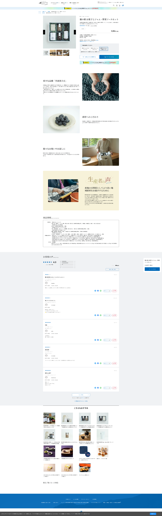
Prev (44, 32)
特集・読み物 (74, 3)
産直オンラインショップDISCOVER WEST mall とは (102, 2)
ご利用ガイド (110, 2)
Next (75, 32)
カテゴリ (54, 3)
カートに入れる (110, 57)
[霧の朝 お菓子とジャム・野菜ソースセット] (46, 53)
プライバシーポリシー (85, 499)
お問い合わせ (122, 2)
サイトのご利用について (95, 502)
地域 (64, 3)
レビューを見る (94, 25)
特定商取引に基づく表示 (45, 502)
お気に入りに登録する (90, 57)
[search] (114, 5)
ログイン (83, 397)
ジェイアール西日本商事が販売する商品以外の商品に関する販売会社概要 (75, 502)
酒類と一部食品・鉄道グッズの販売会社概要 (111, 502)
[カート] (119, 5)
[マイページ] (116, 5)
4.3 (54, 262)
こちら (97, 40)
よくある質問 (75, 499)
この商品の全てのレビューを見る (81, 401)
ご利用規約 (94, 499)
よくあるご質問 (116, 2)
